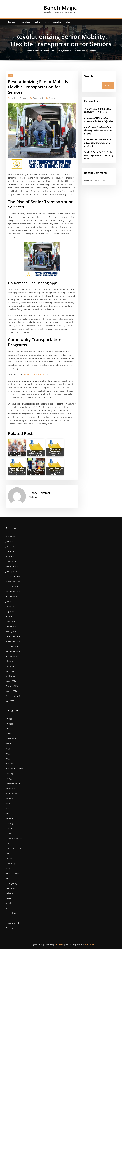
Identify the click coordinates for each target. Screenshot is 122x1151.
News (8, 868)
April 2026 (10, 556)
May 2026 (10, 551)
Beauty (9, 743)
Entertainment (12, 793)
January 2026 (11, 571)
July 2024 (9, 661)
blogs (8, 753)
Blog (68, 22)
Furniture (10, 818)
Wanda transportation (34, 374)
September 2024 (13, 651)
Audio (8, 733)
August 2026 (11, 536)
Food (8, 813)
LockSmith (10, 858)
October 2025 (12, 586)
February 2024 (12, 686)
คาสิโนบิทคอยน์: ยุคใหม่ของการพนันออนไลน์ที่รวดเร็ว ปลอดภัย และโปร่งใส (97, 143)
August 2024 (11, 656)
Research (10, 898)
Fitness (9, 808)
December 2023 (13, 696)
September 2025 (13, 591)
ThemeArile (89, 944)
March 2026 (11, 561)
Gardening (10, 828)
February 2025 (12, 626)
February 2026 (12, 566)
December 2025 (13, 576)
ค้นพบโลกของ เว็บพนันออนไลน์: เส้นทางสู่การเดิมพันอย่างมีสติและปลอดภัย (98, 130)
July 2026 (9, 541)
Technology (24, 22)
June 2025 (10, 606)
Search (88, 76)
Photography (11, 883)
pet (7, 878)
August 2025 (11, 596)
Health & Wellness (14, 838)
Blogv (8, 758)
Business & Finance (14, 768)
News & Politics (12, 873)
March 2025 (11, 621)
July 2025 (9, 601)
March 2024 (11, 681)
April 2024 (10, 676)
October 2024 (12, 646)
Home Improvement (15, 848)
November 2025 (13, 581)
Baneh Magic (60, 7)
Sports (9, 908)
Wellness (10, 928)
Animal (9, 719)
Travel (46, 22)
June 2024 (10, 666)
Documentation (13, 783)
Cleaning (9, 773)
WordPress (59, 944)
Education (57, 22)
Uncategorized (12, 923)
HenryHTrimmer (19, 98)
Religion (9, 893)
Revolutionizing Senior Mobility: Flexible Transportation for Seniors (65, 50)
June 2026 (10, 546)
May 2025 (10, 611)
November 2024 (13, 641)
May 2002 (10, 701)
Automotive (11, 738)
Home (29, 50)
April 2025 (10, 616)
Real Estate (10, 888)
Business (12, 22)
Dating (9, 778)
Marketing (10, 863)
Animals (9, 724)
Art (7, 728)
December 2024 (13, 636)
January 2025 (11, 631)
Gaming (9, 823)
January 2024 (11, 691)
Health (37, 22)
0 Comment (54, 98)
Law (7, 853)
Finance (9, 803)
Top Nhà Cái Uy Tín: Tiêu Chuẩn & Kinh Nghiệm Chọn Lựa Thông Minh (98, 155)
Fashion (9, 798)
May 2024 (10, 671)
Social (8, 903)
